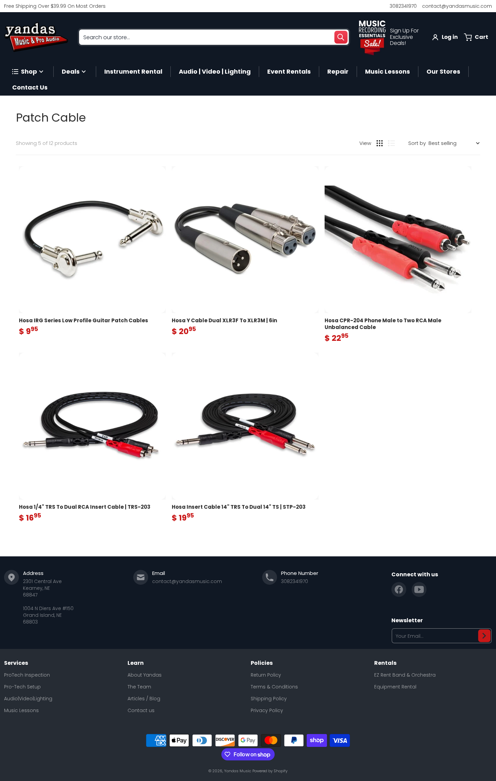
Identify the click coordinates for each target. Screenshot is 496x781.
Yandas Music (237, 771)
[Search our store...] (340, 37)
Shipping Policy (269, 698)
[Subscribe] (484, 635)
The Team (139, 686)
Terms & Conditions (274, 686)
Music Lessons (21, 710)
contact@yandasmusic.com (457, 6)
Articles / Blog (144, 698)
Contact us (141, 710)
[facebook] (398, 589)
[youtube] (419, 589)
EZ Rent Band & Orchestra (405, 675)
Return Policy (266, 675)
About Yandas (145, 675)
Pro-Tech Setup (22, 686)
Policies (262, 663)
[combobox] (214, 37)
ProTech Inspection (27, 675)
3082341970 (403, 6)
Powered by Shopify (269, 771)
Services (16, 663)
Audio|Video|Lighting (28, 698)
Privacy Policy (267, 710)
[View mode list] (391, 143)
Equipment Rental (395, 686)
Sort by (417, 143)
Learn (136, 663)
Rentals (385, 663)
